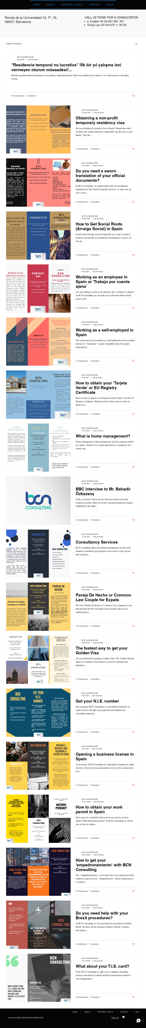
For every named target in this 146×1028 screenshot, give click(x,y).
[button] (136, 44)
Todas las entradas (13, 44)
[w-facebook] (123, 1017)
